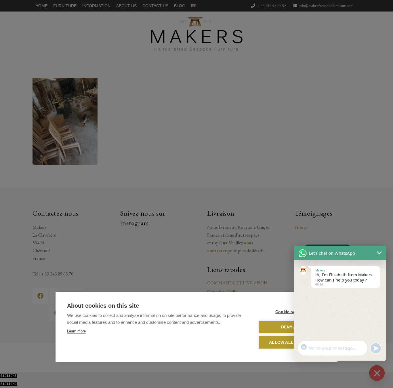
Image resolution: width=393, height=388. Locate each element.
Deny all (291, 327)
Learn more (76, 331)
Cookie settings (291, 312)
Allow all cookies (291, 342)
